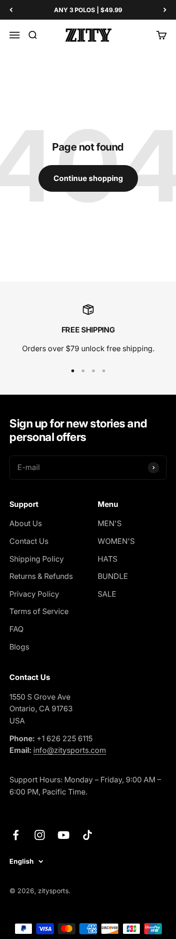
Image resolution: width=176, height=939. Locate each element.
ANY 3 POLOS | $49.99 (88, 10)
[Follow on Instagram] (39, 835)
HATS (107, 558)
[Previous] (11, 10)
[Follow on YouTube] (63, 835)
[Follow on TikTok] (87, 835)
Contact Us (28, 541)
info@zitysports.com (69, 750)
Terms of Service (39, 611)
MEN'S (110, 523)
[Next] (165, 10)
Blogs (19, 646)
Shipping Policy (36, 558)
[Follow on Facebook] (15, 835)
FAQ (16, 629)
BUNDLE (113, 576)
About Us (25, 523)
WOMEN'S (116, 541)
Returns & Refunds (41, 576)
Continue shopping (88, 178)
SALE (107, 594)
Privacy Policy (34, 594)
